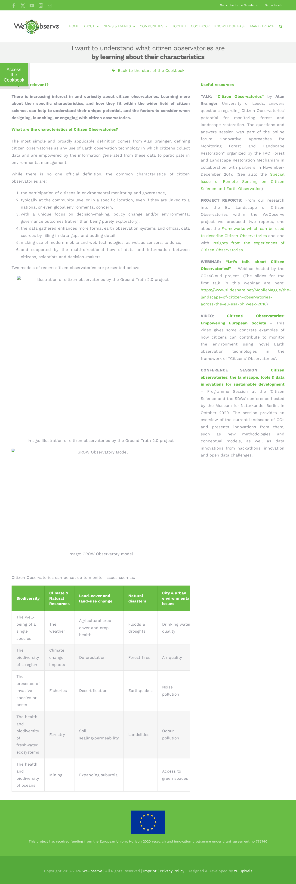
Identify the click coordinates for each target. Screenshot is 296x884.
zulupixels (243, 871)
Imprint (150, 871)
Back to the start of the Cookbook (150, 70)
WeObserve (92, 871)
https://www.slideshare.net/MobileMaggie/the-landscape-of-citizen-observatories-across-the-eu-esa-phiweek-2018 (246, 297)
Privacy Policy (172, 871)
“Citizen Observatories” (240, 96)
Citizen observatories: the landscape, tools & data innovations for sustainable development (242, 377)
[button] (280, 26)
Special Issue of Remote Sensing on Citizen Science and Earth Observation (242, 181)
